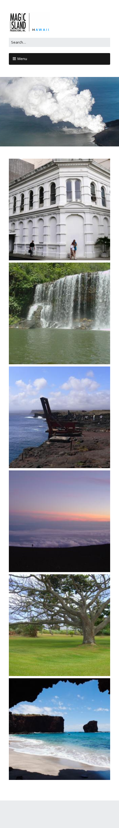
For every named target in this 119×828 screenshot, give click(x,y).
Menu (22, 58)
